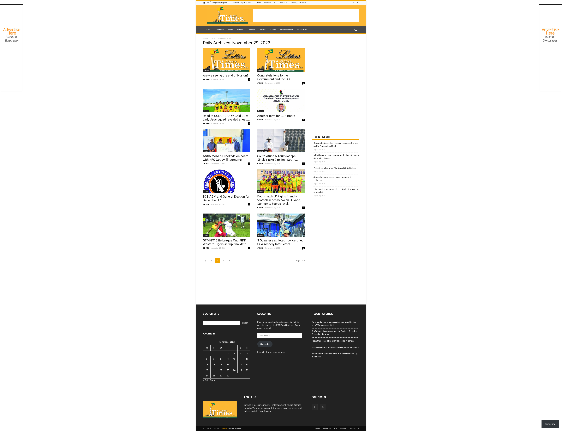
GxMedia (223, 428)
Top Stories (219, 29)
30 (228, 375)
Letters (240, 29)
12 (247, 359)
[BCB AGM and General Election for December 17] (226, 181)
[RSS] (357, 3)
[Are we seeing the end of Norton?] (226, 60)
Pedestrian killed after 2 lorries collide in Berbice (334, 168)
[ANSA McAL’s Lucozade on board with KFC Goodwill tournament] (226, 141)
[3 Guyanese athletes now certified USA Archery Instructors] (281, 225)
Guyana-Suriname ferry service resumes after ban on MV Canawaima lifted (335, 144)
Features (262, 29)
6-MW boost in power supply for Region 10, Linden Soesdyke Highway (336, 156)
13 (207, 364)
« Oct (205, 380)
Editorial (251, 29)
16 (228, 364)
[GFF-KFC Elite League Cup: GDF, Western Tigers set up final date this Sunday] (226, 225)
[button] (355, 30)
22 (221, 370)
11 (240, 359)
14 (214, 364)
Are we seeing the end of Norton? (225, 75)
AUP (275, 2)
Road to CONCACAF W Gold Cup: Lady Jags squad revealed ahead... (226, 117)
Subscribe (265, 344)
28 (214, 375)
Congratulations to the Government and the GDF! (274, 77)
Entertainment (286, 29)
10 (234, 359)
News (230, 29)
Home (259, 2)
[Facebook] (353, 3)
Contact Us (302, 29)
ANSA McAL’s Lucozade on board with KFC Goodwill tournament (225, 157)
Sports (273, 29)
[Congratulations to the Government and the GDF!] (281, 60)
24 (234, 370)
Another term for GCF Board (276, 116)
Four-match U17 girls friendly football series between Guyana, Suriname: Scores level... (279, 200)
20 (207, 370)
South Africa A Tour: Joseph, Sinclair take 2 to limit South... (277, 157)
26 (247, 370)
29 (221, 375)
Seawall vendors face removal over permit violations (332, 178)
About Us (283, 2)
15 (221, 364)
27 (207, 375)
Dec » (212, 380)
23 (228, 370)
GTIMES (206, 79)
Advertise (267, 2)
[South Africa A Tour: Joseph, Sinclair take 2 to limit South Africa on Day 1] (281, 141)
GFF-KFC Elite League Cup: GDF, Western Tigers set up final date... (226, 242)
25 (240, 370)
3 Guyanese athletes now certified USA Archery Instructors (280, 242)
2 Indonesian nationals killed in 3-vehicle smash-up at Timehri (336, 190)
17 (234, 364)
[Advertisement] (306, 15)
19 (247, 364)
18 (240, 364)
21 (214, 370)
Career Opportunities (298, 2)
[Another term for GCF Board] (281, 100)
